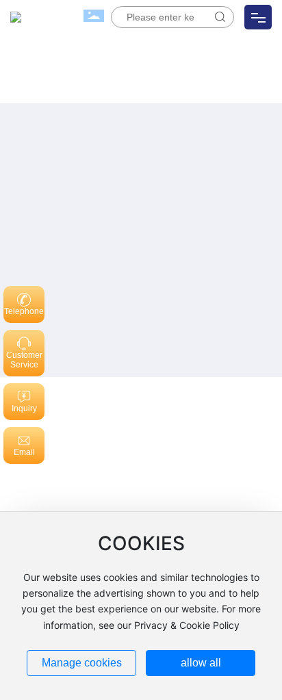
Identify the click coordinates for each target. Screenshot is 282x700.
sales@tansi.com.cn (80, 458)
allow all (201, 663)
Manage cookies (82, 663)
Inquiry (24, 408)
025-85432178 (88, 438)
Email (24, 452)
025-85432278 (163, 438)
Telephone (24, 311)
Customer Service (24, 360)
